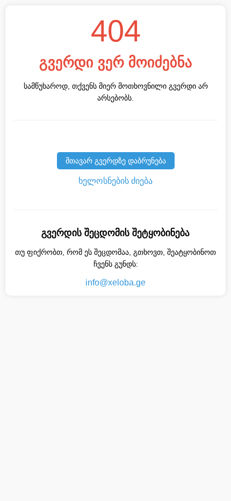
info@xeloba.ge (115, 282)
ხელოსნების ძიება (115, 180)
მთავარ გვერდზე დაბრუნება (116, 160)
